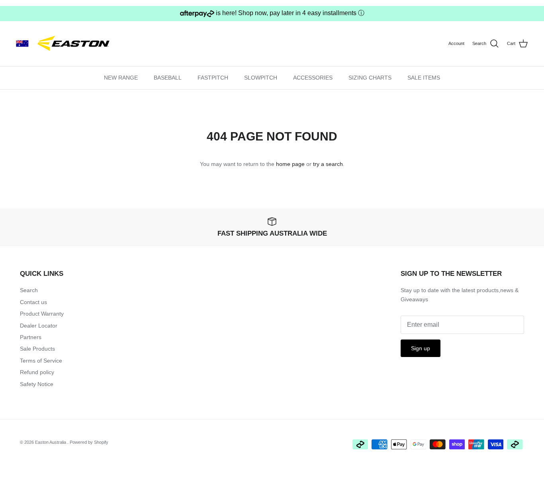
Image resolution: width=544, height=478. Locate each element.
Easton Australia (51, 442)
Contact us (33, 302)
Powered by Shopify (89, 442)
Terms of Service (41, 360)
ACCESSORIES (313, 77)
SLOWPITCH (260, 77)
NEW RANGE (121, 77)
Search (29, 290)
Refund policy (37, 372)
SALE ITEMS (423, 77)
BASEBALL (168, 77)
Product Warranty (42, 313)
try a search (328, 164)
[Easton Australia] (65, 43)
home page (290, 164)
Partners (30, 337)
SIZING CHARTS (369, 77)
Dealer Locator (38, 325)
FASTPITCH (213, 77)
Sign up (420, 348)
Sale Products (37, 348)
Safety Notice (36, 384)
